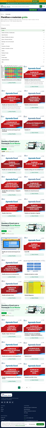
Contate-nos (33, 9)
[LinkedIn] (7, 402)
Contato (2, 419)
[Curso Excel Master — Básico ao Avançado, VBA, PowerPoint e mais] (23, 146)
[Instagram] (5, 402)
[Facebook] (10, 402)
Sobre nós (3, 417)
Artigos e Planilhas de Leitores (30, 411)
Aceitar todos (40, 424)
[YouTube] (2, 402)
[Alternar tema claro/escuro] (44, 6)
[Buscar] (41, 6)
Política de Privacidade (20, 425)
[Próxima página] (30, 387)
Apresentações (27, 409)
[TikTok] (13, 402)
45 (26, 387)
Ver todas (26, 412)
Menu (3, 9)
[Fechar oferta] (45, 1)
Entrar (2, 411)
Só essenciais (32, 424)
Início (3, 14)
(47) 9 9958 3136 (29, 417)
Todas (23, 30)
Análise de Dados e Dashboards (30, 407)
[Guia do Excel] (5, 6)
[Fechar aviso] (45, 3)
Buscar (2, 409)
